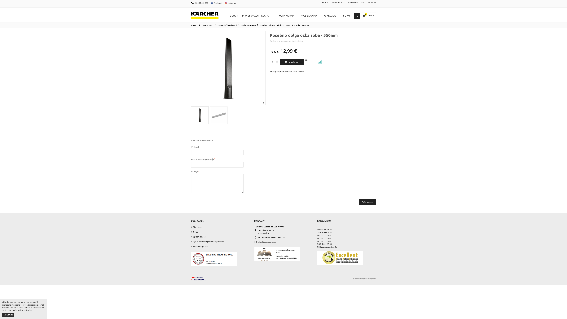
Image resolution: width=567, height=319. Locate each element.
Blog (363, 2)
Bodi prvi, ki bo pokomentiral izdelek (286, 41)
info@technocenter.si (267, 242)
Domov (194, 25)
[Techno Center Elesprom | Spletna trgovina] (205, 15)
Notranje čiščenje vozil (227, 25)
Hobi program (286, 15)
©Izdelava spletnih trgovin (364, 279)
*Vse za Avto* (309, 15)
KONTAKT (326, 2)
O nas (195, 232)
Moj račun (353, 2)
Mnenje (194, 171)
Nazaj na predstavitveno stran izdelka (287, 71)
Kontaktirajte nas (200, 246)
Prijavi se (372, 2)
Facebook (217, 3)
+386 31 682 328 (201, 3)
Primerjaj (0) (340, 3)
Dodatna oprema (248, 25)
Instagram (231, 3)
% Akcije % (330, 15)
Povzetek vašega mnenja (202, 159)
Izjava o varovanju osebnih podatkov (209, 242)
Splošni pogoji (199, 237)
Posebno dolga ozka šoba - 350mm (275, 25)
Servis (347, 15)
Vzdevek (195, 147)
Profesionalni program (256, 15)
